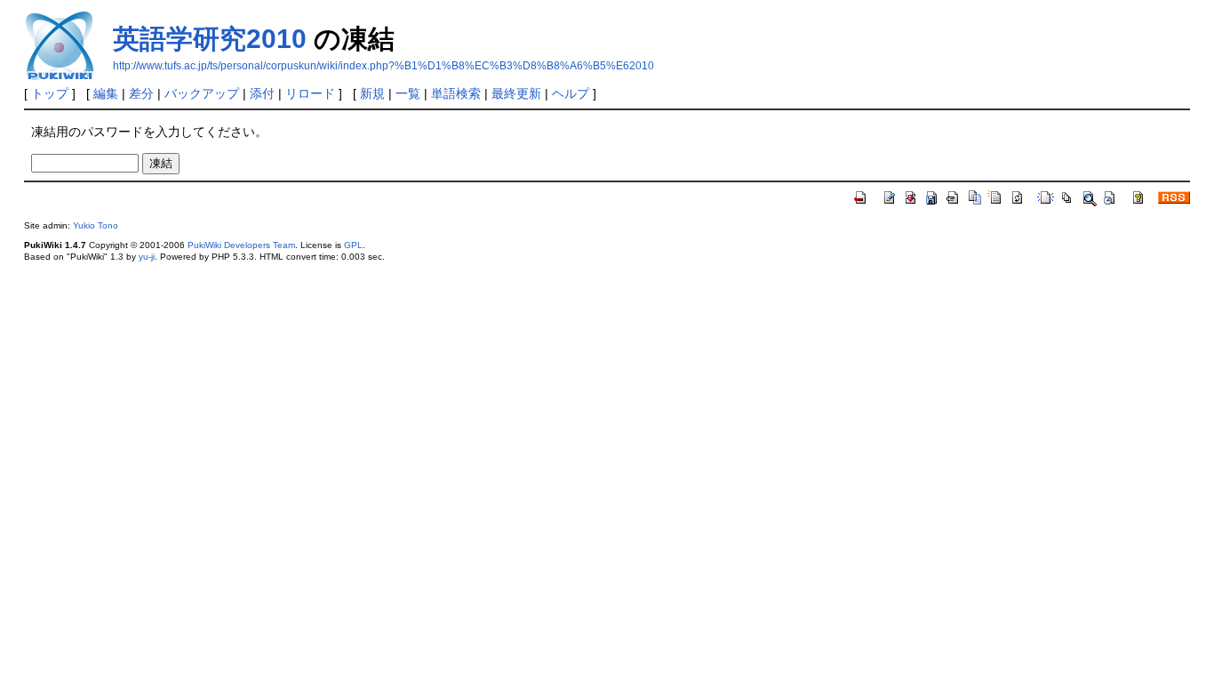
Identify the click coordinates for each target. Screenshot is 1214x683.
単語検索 (456, 93)
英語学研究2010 (210, 38)
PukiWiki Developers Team (241, 245)
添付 (262, 93)
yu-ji (147, 256)
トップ (49, 93)
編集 (105, 93)
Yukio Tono (95, 225)
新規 (372, 93)
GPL (353, 245)
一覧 (407, 93)
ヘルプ (570, 93)
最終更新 (516, 93)
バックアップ (201, 93)
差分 (141, 93)
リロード (310, 93)
